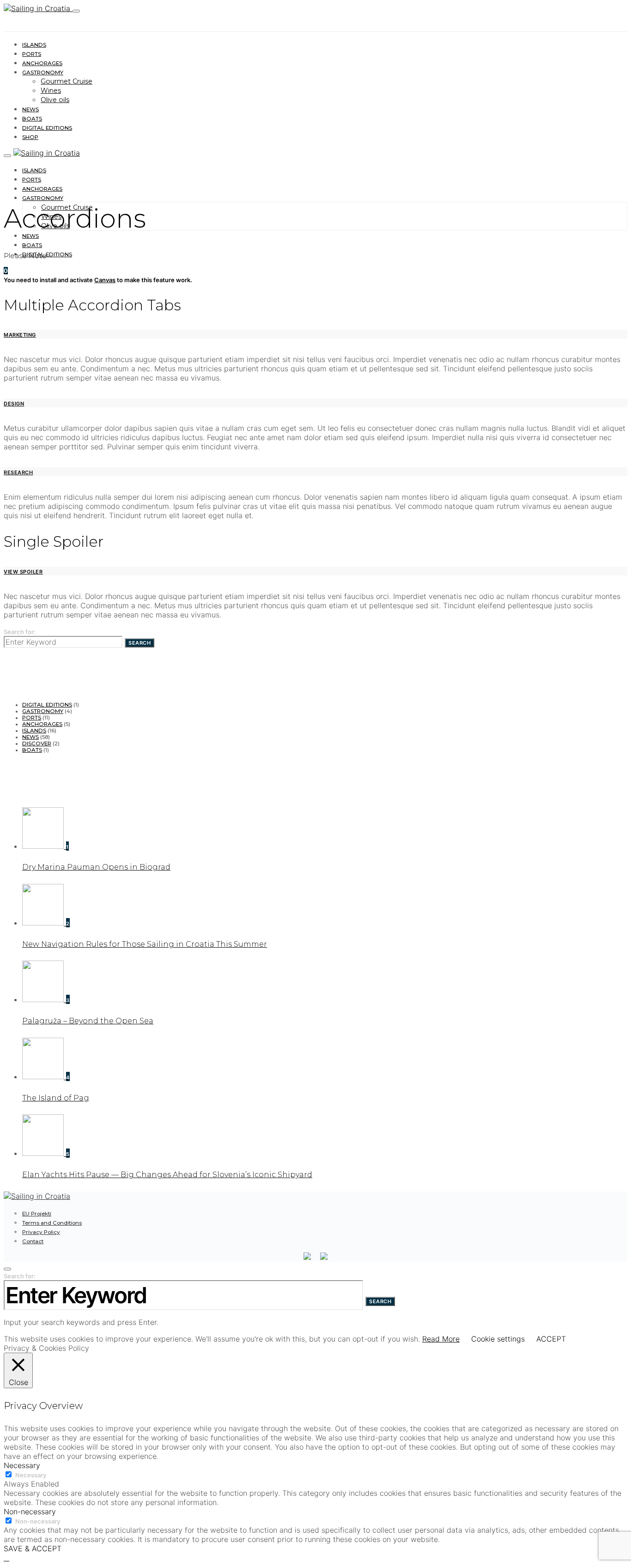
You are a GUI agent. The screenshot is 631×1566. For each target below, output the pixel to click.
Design (14, 403)
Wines (51, 90)
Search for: (20, 631)
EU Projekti (36, 1213)
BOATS (32, 118)
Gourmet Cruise (66, 81)
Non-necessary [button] (30, 1511)
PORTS (31, 54)
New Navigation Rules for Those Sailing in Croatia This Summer (144, 944)
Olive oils (55, 100)
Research (18, 472)
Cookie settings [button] (498, 1338)
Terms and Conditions (52, 1223)
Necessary (30, 1475)
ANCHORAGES (42, 63)
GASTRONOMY (42, 72)
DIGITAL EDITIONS (47, 128)
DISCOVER (36, 743)
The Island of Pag (55, 1098)
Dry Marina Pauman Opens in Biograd (96, 867)
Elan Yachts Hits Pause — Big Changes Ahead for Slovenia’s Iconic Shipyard (167, 1174)
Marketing (20, 335)
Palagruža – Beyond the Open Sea (87, 1020)
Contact (32, 1241)
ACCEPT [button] (551, 1338)
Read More (441, 1338)
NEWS (30, 109)
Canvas (104, 280)
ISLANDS (34, 45)
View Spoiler (23, 571)
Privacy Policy (41, 1232)
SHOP (30, 137)
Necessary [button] (22, 1465)
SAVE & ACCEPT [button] (32, 1548)
